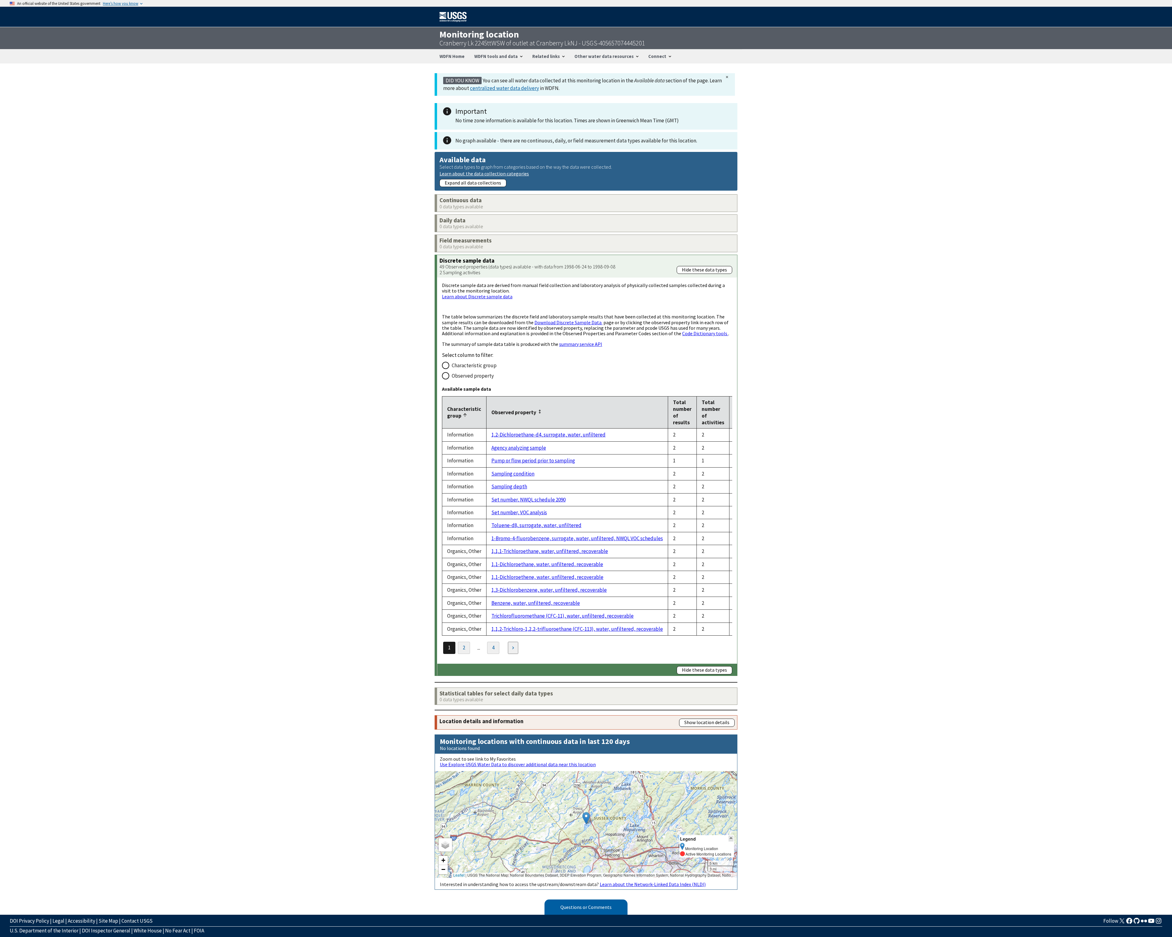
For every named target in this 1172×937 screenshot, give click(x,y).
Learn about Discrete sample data (477, 296)
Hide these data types (704, 270)
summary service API (580, 344)
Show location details (706, 722)
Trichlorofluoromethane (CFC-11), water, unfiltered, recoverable (562, 615)
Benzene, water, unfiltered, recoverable (535, 603)
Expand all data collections (473, 183)
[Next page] (513, 648)
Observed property (473, 375)
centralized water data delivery (504, 88)
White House (148, 930)
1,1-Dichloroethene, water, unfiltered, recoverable (547, 577)
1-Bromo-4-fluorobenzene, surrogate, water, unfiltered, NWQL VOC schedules (577, 538)
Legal (58, 920)
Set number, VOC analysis (519, 512)
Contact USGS (137, 920)
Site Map (108, 920)
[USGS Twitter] (1122, 922)
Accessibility (81, 920)
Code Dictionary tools (705, 333)
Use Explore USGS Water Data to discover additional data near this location (518, 764)
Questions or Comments (586, 907)
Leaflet (459, 875)
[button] (586, 818)
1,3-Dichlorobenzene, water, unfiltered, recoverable (549, 590)
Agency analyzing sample (518, 447)
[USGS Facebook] (1129, 922)
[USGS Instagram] (1158, 922)
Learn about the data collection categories (484, 173)
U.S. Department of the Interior (44, 930)
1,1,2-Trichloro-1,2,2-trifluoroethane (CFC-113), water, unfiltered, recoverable (577, 629)
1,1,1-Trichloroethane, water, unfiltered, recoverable (549, 551)
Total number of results (682, 412)
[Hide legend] (731, 839)
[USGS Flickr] (1144, 922)
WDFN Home (452, 56)
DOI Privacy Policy (29, 920)
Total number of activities (713, 412)
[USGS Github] (1136, 922)
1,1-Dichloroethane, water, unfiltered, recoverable (547, 564)
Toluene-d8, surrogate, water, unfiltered (536, 525)
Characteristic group (474, 365)
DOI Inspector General (106, 930)
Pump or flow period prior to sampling (533, 460)
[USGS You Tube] (1151, 922)
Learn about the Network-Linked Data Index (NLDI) (653, 884)
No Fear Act (177, 930)
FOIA (199, 930)
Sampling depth (509, 486)
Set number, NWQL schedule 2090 (528, 499)
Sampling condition (512, 473)
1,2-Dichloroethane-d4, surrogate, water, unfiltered (548, 434)
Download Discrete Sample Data (568, 322)
